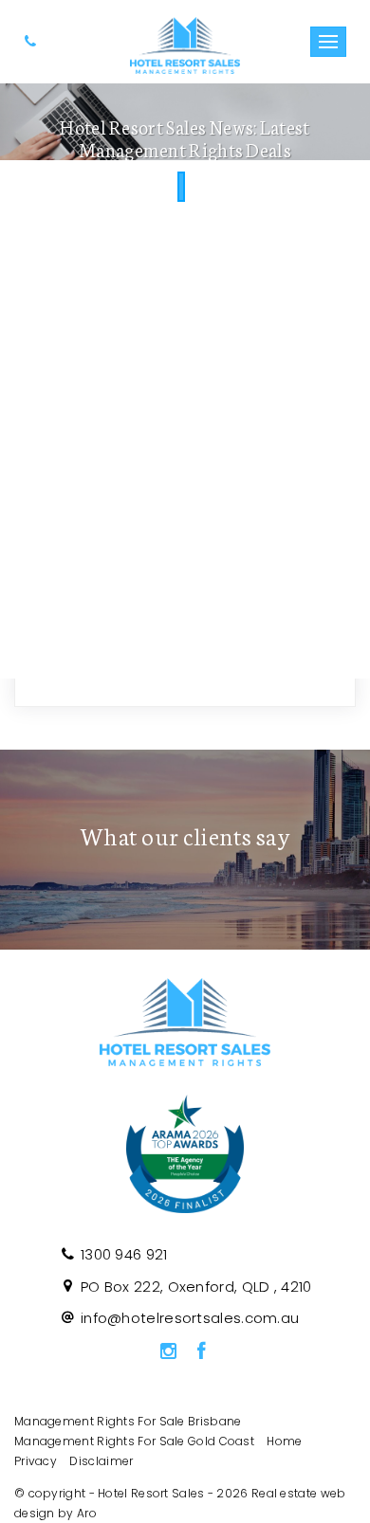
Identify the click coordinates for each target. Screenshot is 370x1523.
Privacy (35, 1461)
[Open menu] (328, 42)
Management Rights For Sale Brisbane (128, 1421)
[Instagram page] (168, 1352)
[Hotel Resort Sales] (185, 40)
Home (284, 1441)
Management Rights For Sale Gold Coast (134, 1441)
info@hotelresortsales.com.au (190, 1318)
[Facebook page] (202, 1352)
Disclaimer (101, 1461)
